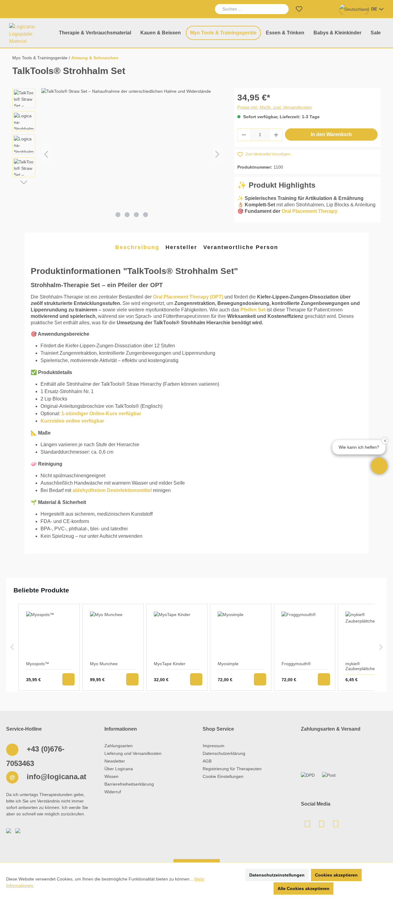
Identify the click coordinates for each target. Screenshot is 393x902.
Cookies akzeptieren (336, 875)
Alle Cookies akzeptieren (303, 888)
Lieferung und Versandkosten (132, 753)
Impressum (213, 745)
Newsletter (114, 761)
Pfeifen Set (253, 309)
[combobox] (245, 9)
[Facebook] (321, 825)
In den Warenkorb (331, 134)
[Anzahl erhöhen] (276, 134)
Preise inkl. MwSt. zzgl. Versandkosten (274, 107)
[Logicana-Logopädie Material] (29, 33)
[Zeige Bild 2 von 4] (127, 214)
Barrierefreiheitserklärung (129, 784)
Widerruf (112, 791)
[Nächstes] (217, 154)
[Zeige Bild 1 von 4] (117, 214)
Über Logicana (118, 768)
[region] (117, 154)
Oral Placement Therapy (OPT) (188, 296)
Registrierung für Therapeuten (232, 768)
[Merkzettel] (299, 9)
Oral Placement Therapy (309, 211)
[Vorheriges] (46, 154)
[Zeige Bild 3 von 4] (136, 214)
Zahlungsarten (118, 745)
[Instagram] (335, 825)
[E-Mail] (307, 825)
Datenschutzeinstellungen (277, 875)
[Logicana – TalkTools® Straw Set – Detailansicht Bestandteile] (131, 154)
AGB (207, 761)
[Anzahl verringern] (243, 134)
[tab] (137, 248)
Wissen (111, 776)
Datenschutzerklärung (224, 753)
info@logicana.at (55, 776)
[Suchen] (281, 9)
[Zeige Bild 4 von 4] (145, 214)
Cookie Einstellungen (223, 776)
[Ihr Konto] (313, 9)
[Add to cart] (68, 679)
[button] (379, 466)
